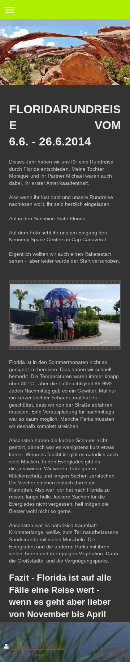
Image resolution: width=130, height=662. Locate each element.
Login (120, 647)
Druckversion (26, 647)
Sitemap (55, 647)
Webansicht (113, 654)
